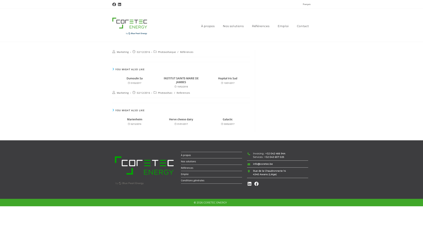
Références (186, 52)
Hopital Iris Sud (227, 78)
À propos (186, 155)
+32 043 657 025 (274, 157)
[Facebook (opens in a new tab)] (114, 4)
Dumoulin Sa (135, 78)
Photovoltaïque (167, 52)
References (183, 92)
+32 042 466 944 (275, 153)
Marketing (123, 52)
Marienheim (134, 119)
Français (307, 4)
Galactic (228, 119)
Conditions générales (192, 180)
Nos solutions (188, 161)
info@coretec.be (263, 163)
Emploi (185, 174)
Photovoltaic (165, 92)
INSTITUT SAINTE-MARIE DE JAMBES (181, 80)
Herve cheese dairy (181, 119)
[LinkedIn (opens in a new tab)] (119, 4)
